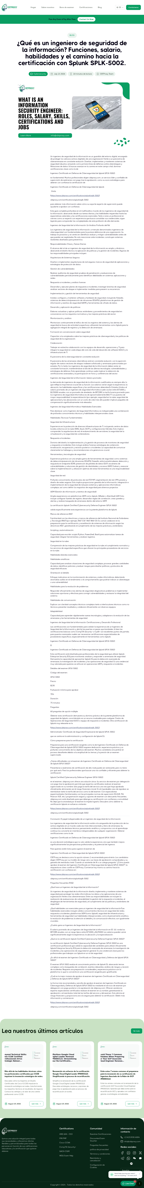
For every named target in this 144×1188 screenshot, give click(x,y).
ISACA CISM (64, 1151)
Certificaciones (85, 7)
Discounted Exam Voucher (97, 1139)
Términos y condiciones (100, 1154)
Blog (100, 7)
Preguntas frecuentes (99, 1145)
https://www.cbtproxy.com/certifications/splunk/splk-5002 (75, 196)
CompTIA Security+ (67, 1147)
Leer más (35, 1104)
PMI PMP (63, 1138)
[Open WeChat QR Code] (134, 1158)
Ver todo (136, 1031)
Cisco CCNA (64, 1143)
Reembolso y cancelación (95, 1159)
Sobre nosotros (47, 7)
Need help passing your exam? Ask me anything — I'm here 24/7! (126, 1174)
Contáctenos (133, 7)
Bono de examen (67, 7)
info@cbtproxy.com (132, 1141)
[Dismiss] (139, 1174)
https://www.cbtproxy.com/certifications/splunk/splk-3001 (75, 728)
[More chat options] (139, 1183)
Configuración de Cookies (97, 1166)
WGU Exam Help (66, 1156)
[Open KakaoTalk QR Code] (140, 1158)
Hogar (33, 7)
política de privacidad (99, 1149)
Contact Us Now (86, 19)
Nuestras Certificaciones (100, 1134)
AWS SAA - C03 (66, 1134)
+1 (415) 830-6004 (132, 1137)
